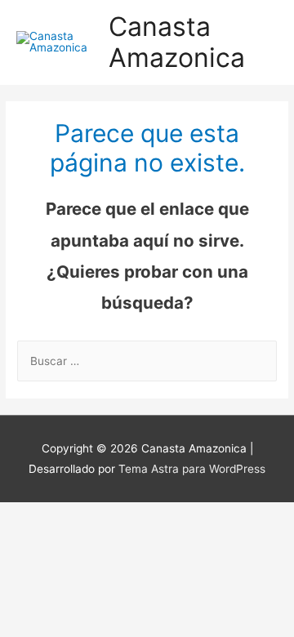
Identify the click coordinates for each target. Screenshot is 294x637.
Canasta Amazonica (177, 42)
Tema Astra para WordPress (191, 468)
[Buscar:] (147, 361)
